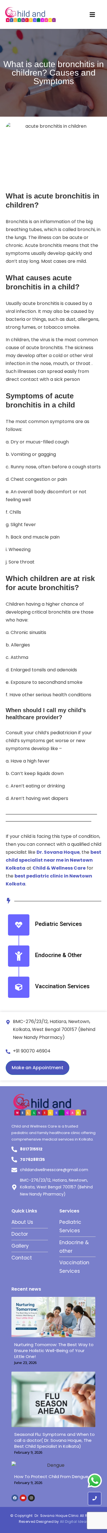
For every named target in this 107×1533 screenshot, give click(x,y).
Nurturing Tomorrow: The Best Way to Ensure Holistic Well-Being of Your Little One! (54, 1350)
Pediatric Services (58, 924)
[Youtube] (23, 1497)
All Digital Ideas (74, 1521)
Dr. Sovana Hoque (58, 852)
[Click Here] (92, 14)
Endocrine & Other (58, 955)
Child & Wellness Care (59, 868)
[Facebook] (14, 1497)
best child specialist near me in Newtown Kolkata (53, 860)
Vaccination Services (62, 986)
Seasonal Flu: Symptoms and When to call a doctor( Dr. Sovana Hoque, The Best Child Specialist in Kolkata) (54, 1440)
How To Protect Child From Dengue (51, 1476)
